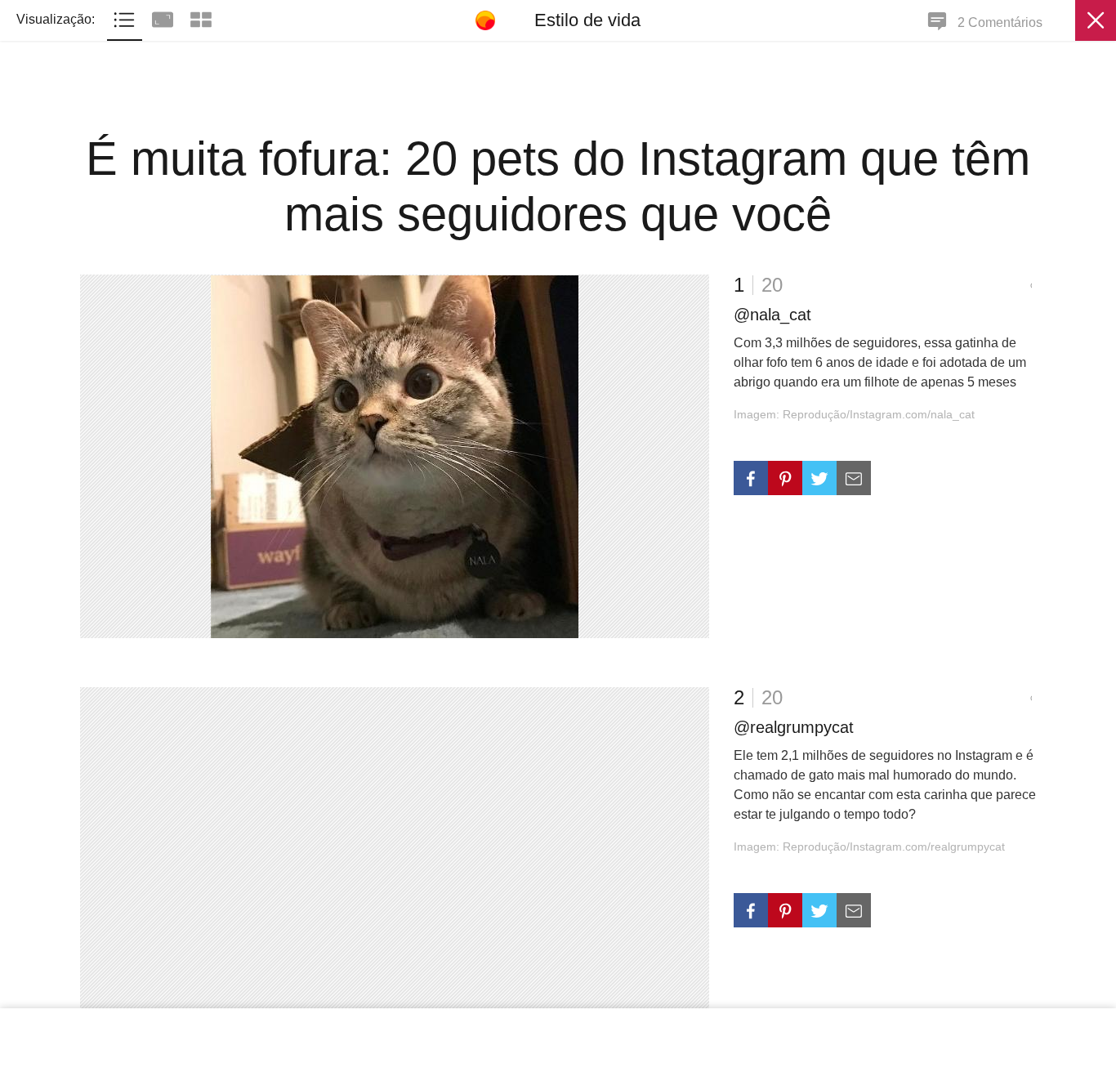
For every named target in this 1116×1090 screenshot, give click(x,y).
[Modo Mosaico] (201, 18)
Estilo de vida (587, 20)
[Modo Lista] (126, 18)
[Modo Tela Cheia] (164, 18)
